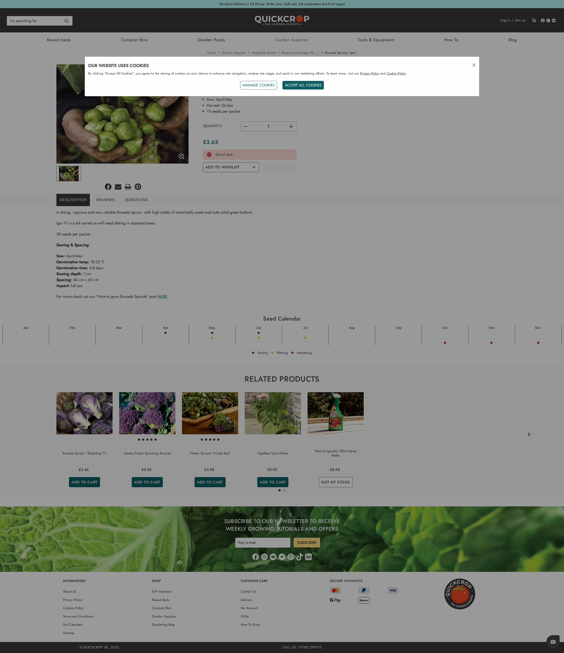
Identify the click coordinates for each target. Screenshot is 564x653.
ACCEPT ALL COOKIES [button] (303, 85)
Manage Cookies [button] (259, 85)
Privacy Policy (369, 73)
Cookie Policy (396, 73)
